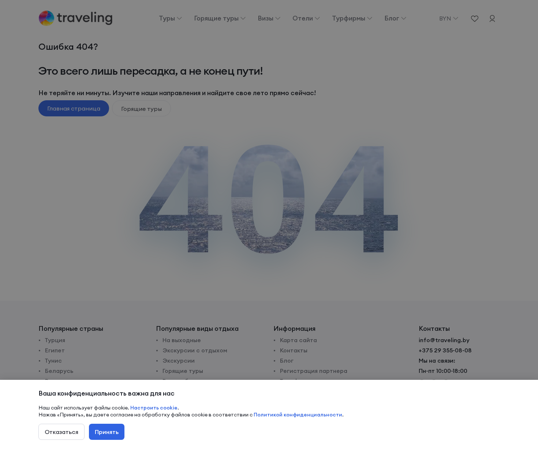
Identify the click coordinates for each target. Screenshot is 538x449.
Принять (107, 431)
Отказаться (61, 431)
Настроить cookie (154, 407)
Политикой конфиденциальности (298, 414)
